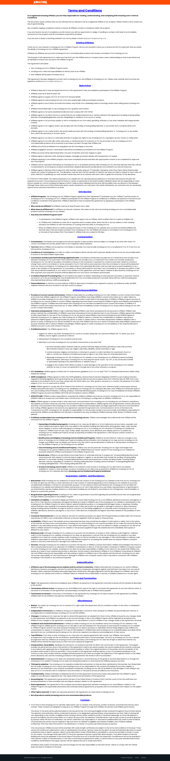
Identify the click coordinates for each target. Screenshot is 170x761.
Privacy (143, 758)
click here (93, 371)
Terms (137, 758)
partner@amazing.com (97, 38)
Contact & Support (127, 758)
